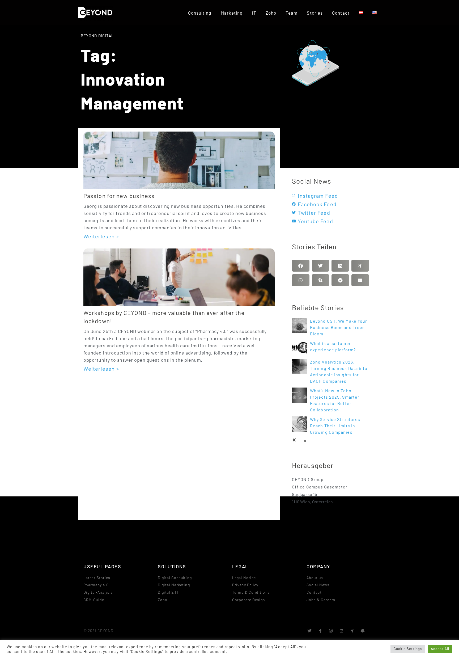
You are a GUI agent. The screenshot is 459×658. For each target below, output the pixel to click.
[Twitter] (310, 631)
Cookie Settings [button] (408, 649)
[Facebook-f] (320, 631)
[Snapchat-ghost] (363, 631)
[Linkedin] (342, 631)
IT (254, 12)
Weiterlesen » (101, 236)
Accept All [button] (440, 649)
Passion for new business (119, 195)
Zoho (271, 12)
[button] (300, 266)
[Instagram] (331, 631)
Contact (341, 12)
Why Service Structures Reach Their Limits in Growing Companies (335, 426)
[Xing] (352, 631)
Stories (315, 12)
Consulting (199, 12)
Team (292, 12)
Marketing (232, 12)
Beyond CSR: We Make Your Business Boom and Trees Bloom (338, 327)
